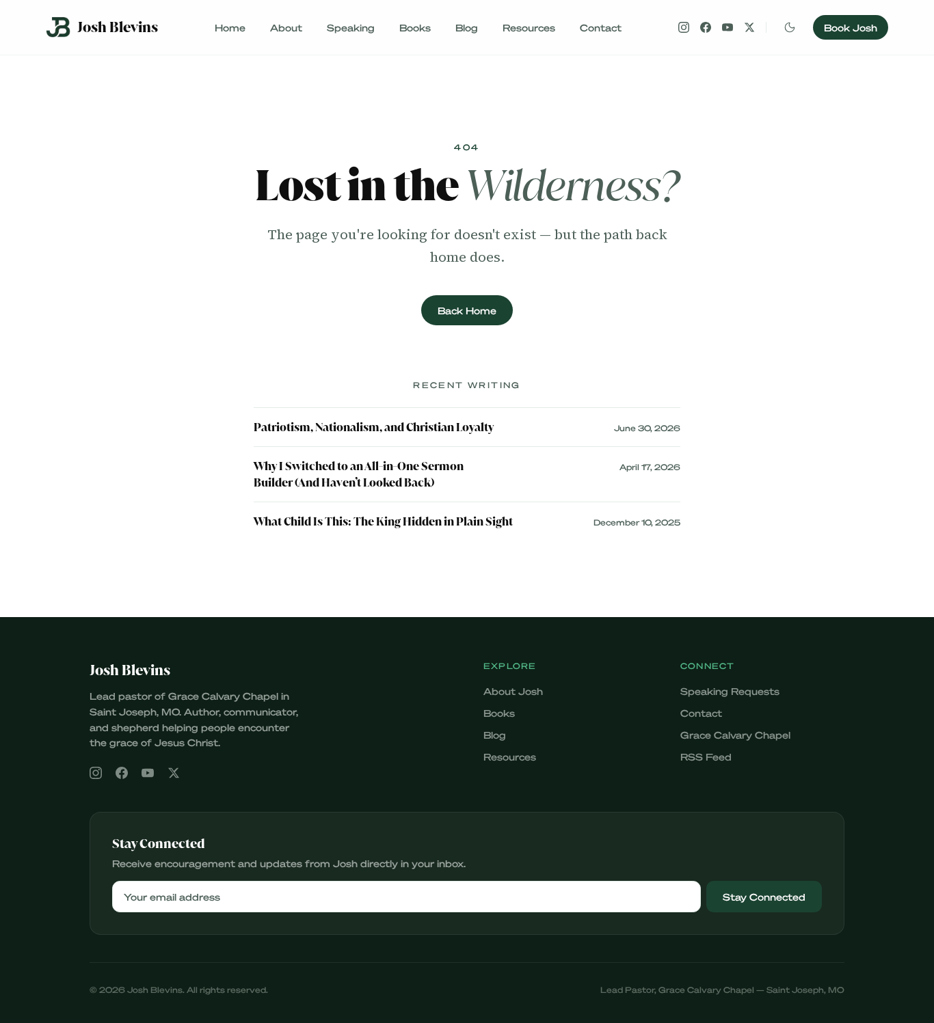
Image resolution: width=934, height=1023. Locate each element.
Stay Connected (764, 896)
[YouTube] (727, 27)
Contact (601, 27)
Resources (529, 27)
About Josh (513, 691)
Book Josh (850, 27)
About (286, 27)
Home (230, 27)
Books (415, 27)
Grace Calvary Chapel (735, 734)
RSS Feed (706, 756)
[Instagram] (683, 27)
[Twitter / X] (749, 27)
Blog (466, 27)
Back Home (467, 310)
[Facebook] (705, 27)
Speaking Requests (729, 691)
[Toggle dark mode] (790, 27)
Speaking (351, 27)
